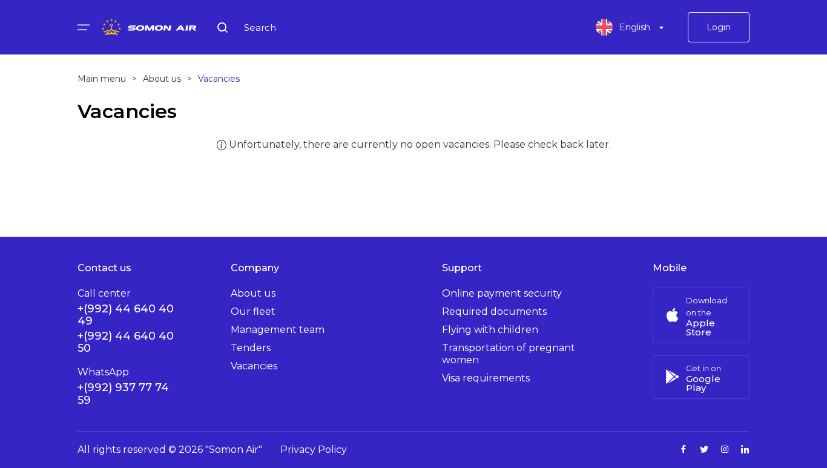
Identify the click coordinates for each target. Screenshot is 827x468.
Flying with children (490, 329)
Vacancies (254, 366)
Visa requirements (486, 378)
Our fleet (253, 311)
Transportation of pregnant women (508, 354)
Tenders (251, 348)
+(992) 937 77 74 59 (123, 394)
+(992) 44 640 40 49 (125, 315)
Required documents (494, 311)
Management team (278, 329)
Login (719, 27)
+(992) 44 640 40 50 (125, 342)
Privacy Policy (313, 449)
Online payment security (502, 293)
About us (253, 293)
